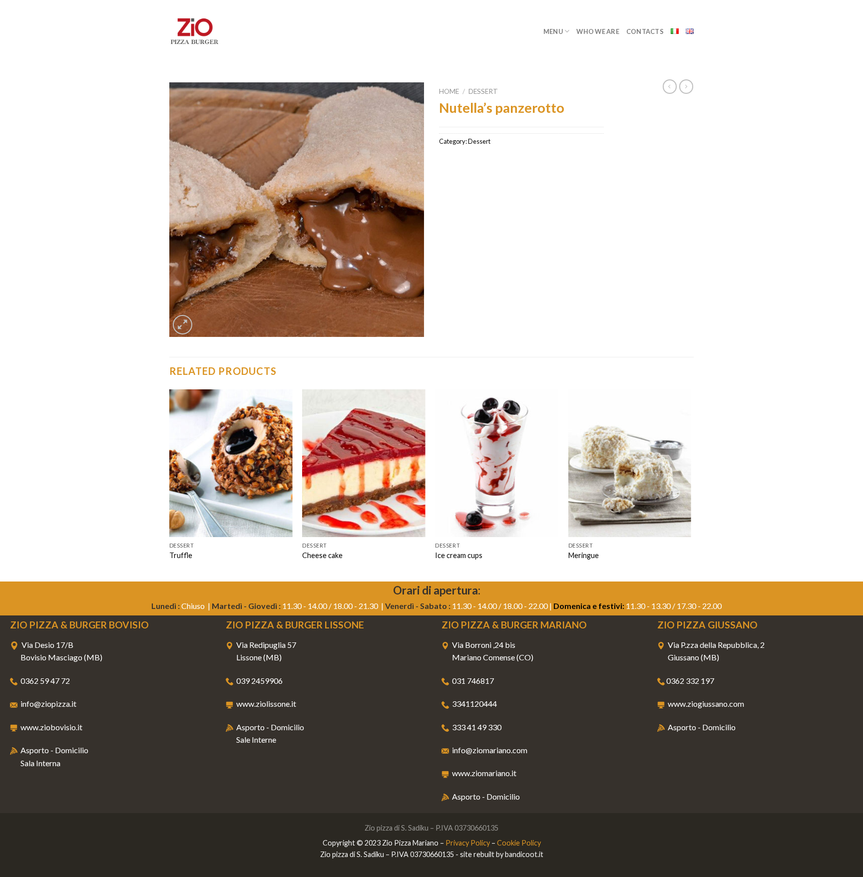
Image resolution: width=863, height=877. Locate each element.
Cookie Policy (519, 843)
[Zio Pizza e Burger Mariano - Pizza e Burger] (219, 31)
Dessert (483, 91)
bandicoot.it (524, 854)
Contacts (645, 31)
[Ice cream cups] (496, 463)
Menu (553, 31)
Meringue (583, 555)
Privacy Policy (467, 843)
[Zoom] (182, 324)
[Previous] (169, 484)
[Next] (690, 484)
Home (449, 91)
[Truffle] (231, 463)
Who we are (597, 31)
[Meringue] (630, 463)
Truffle (180, 555)
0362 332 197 (690, 680)
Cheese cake (322, 555)
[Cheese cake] (364, 463)
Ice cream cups (458, 555)
